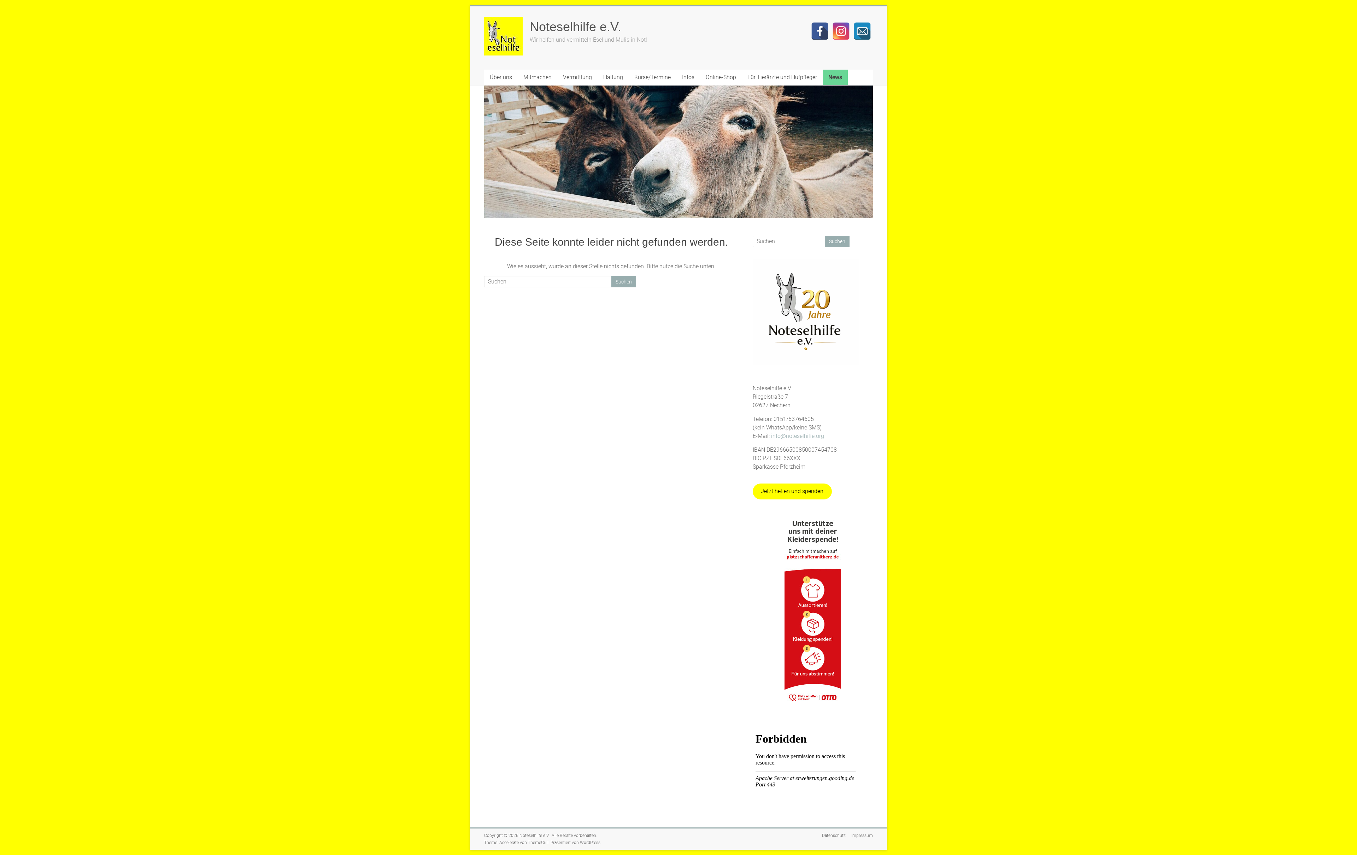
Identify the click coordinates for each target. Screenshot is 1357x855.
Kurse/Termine (652, 77)
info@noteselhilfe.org (797, 436)
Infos (688, 77)
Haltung (613, 77)
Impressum (862, 835)
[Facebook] (820, 31)
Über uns (501, 77)
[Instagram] (841, 31)
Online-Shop (721, 77)
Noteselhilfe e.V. (575, 26)
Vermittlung (577, 77)
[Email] (862, 31)
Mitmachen (537, 77)
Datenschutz (834, 835)
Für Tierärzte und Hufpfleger (782, 77)
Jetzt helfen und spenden (792, 491)
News (835, 77)
